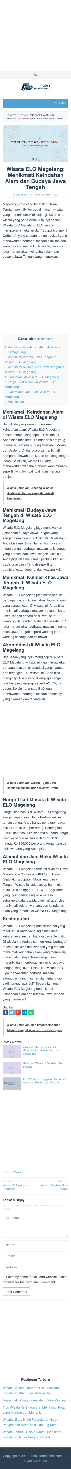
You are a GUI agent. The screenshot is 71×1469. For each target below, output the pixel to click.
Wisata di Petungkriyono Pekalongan (15, 1184)
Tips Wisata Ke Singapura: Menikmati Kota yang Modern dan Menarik (44, 1080)
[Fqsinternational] (35, 86)
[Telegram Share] (24, 1012)
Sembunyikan (43, 339)
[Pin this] (18, 1012)
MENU (62, 103)
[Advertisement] (35, 35)
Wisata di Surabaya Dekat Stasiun (54, 1184)
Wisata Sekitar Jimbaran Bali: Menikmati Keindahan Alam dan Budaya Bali (41, 1050)
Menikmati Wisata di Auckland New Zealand (43, 1064)
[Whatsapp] (31, 1012)
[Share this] (5, 1012)
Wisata (17, 1172)
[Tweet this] (12, 1012)
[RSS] (35, 75)
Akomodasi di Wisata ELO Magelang (32, 376)
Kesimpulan (14, 401)
